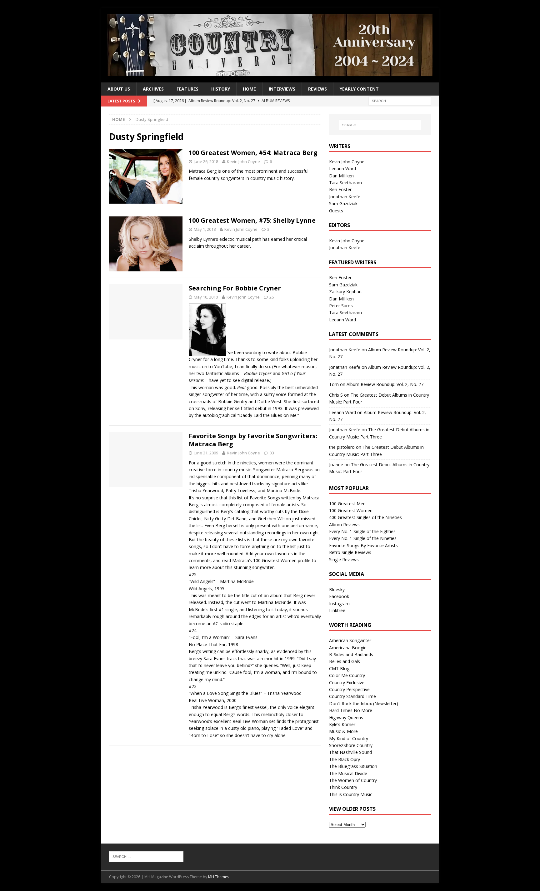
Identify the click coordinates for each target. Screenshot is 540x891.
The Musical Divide (348, 773)
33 (272, 453)
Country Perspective (349, 689)
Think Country (343, 787)
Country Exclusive (346, 683)
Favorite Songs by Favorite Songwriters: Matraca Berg (253, 440)
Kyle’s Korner (342, 724)
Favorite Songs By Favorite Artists (363, 545)
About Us (119, 89)
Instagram (339, 603)
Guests (336, 211)
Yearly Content (359, 89)
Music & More (343, 731)
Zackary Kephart (345, 292)
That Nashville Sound (350, 752)
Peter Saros (341, 306)
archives (153, 89)
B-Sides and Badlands (351, 654)
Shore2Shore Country (350, 745)
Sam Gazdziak (343, 203)
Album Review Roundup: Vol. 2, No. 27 (385, 384)
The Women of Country (353, 780)
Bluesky (337, 589)
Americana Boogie (348, 648)
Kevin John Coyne (243, 161)
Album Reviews (344, 524)
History (220, 89)
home (249, 89)
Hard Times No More (350, 710)
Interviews (282, 89)
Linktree (337, 610)
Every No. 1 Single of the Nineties (363, 538)
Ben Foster (340, 189)
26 (271, 297)
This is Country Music (350, 794)
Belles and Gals (344, 661)
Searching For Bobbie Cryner (235, 288)
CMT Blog (339, 668)
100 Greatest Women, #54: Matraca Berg (253, 152)
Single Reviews (344, 559)
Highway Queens (346, 717)
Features (187, 89)
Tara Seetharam (345, 183)
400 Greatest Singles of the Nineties (365, 517)
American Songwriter (350, 640)
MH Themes (218, 876)
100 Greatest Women (350, 510)
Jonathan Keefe (344, 197)
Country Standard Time (352, 696)
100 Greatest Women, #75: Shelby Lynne (252, 220)
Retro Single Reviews (350, 552)
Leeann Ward (342, 168)
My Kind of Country (348, 738)
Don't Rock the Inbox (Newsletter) (363, 703)
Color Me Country (347, 675)
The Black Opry (344, 759)
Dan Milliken (341, 176)
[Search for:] (399, 101)
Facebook (339, 596)
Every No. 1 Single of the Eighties (362, 531)
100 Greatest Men (347, 504)
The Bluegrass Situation (353, 766)
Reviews (317, 89)
